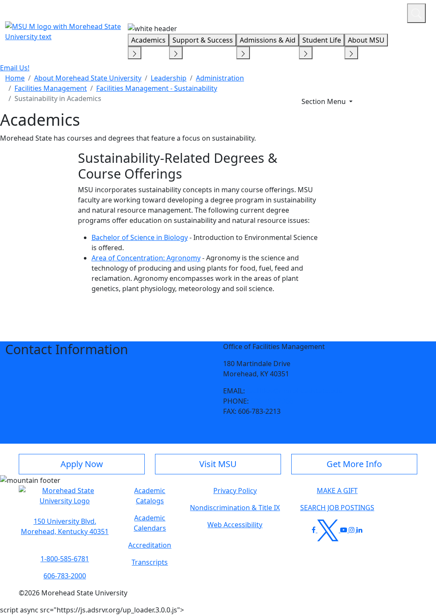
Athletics (385, 12)
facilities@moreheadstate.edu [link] (295, 391)
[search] (416, 13)
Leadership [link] (168, 78)
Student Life (321, 40)
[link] (65, 526)
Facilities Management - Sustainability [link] (156, 88)
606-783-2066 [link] (271, 401)
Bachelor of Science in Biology (140, 237)
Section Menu (324, 101)
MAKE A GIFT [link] (337, 490)
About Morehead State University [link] (87, 78)
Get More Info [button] (354, 464)
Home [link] (15, 78)
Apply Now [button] (81, 464)
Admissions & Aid (267, 40)
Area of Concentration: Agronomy (146, 258)
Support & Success (202, 40)
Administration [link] (220, 78)
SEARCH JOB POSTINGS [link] (337, 507)
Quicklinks (289, 12)
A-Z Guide (343, 12)
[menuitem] (15, 78)
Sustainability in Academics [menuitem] (57, 98)
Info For (238, 12)
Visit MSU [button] (218, 464)
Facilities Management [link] (50, 88)
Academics (148, 40)
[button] (65, 500)
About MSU (366, 40)
